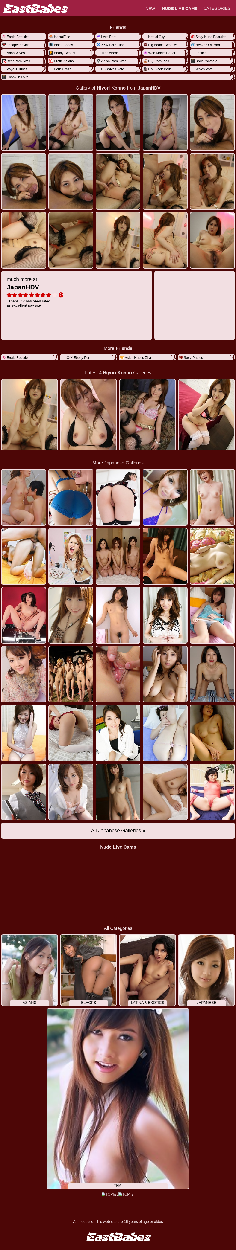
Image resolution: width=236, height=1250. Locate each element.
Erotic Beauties (18, 37)
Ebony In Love (17, 77)
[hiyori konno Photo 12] (118, 240)
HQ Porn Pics (158, 61)
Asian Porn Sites (113, 61)
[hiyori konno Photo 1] (70, 122)
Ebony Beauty (64, 53)
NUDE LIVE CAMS (180, 8)
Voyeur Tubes (17, 69)
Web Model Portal (161, 53)
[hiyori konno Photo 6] (70, 181)
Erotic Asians (64, 61)
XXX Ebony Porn (78, 358)
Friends (118, 27)
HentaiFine (62, 37)
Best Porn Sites (18, 61)
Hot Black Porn (159, 69)
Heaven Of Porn (207, 45)
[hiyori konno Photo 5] (23, 181)
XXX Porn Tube (112, 45)
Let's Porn (108, 37)
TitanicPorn (109, 53)
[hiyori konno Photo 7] (118, 181)
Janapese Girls (18, 45)
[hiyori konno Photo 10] (23, 240)
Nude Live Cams (118, 847)
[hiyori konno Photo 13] (165, 240)
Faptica (200, 53)
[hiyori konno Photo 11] (70, 240)
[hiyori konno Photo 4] (212, 122)
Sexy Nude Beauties (210, 37)
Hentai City (156, 37)
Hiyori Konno (111, 87)
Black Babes (63, 45)
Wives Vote (203, 69)
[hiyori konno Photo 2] (118, 122)
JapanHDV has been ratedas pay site (28, 291)
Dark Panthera (206, 61)
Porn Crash (62, 69)
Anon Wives (16, 53)
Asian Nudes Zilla (138, 358)
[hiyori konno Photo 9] (212, 181)
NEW (150, 8)
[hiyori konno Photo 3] (165, 122)
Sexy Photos (193, 358)
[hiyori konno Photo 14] (212, 240)
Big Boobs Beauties (163, 45)
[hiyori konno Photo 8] (165, 181)
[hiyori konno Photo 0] (23, 122)
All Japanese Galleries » (118, 830)
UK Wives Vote (112, 69)
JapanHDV (149, 87)
